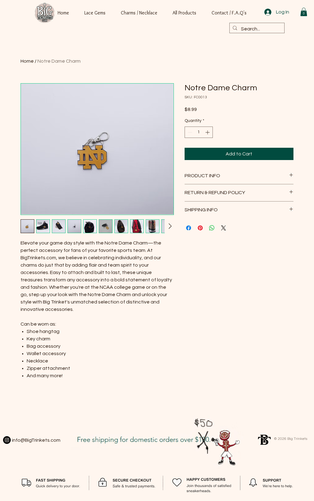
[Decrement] (189, 132)
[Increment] (208, 132)
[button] (303, 12)
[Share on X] (223, 228)
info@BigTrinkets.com (36, 440)
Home (27, 61)
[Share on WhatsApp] (212, 228)
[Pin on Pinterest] (200, 228)
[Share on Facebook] (188, 228)
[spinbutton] (198, 132)
